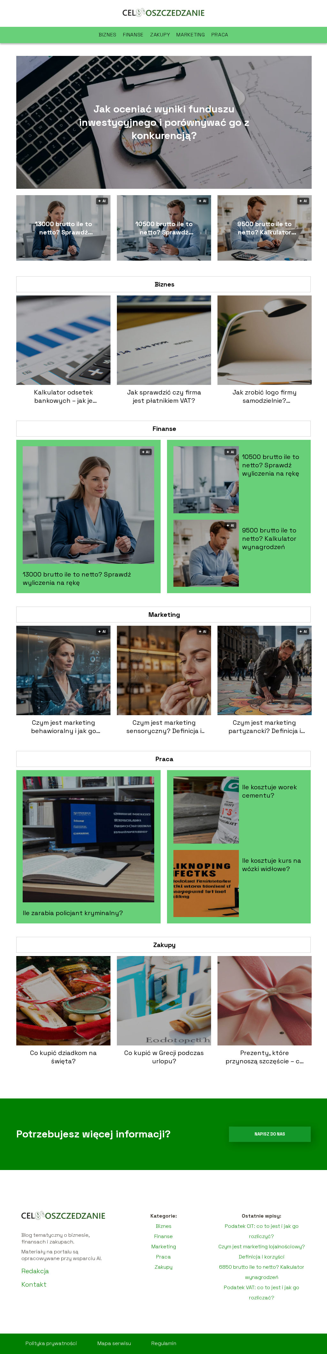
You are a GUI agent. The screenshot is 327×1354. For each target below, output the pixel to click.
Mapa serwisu (114, 1343)
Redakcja (35, 1271)
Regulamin (163, 1343)
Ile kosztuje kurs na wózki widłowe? (271, 864)
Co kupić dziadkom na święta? (63, 1057)
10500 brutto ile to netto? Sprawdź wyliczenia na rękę (164, 228)
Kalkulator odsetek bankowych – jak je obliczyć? (63, 396)
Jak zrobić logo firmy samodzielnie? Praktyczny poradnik (264, 396)
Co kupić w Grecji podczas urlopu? (164, 1057)
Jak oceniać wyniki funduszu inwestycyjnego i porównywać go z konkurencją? (164, 122)
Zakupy (160, 34)
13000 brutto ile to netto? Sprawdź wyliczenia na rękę (63, 228)
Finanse (133, 34)
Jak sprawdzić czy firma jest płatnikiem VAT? (164, 396)
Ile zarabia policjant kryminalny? (73, 913)
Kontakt (34, 1284)
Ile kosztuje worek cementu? (269, 791)
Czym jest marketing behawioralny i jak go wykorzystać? (63, 726)
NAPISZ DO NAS (270, 1134)
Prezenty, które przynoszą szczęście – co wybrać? (264, 1057)
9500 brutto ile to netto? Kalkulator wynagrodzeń (264, 228)
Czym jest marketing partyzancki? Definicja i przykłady (264, 726)
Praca (220, 34)
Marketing (190, 34)
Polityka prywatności (51, 1343)
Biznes (108, 34)
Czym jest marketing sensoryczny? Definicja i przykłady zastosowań (164, 726)
